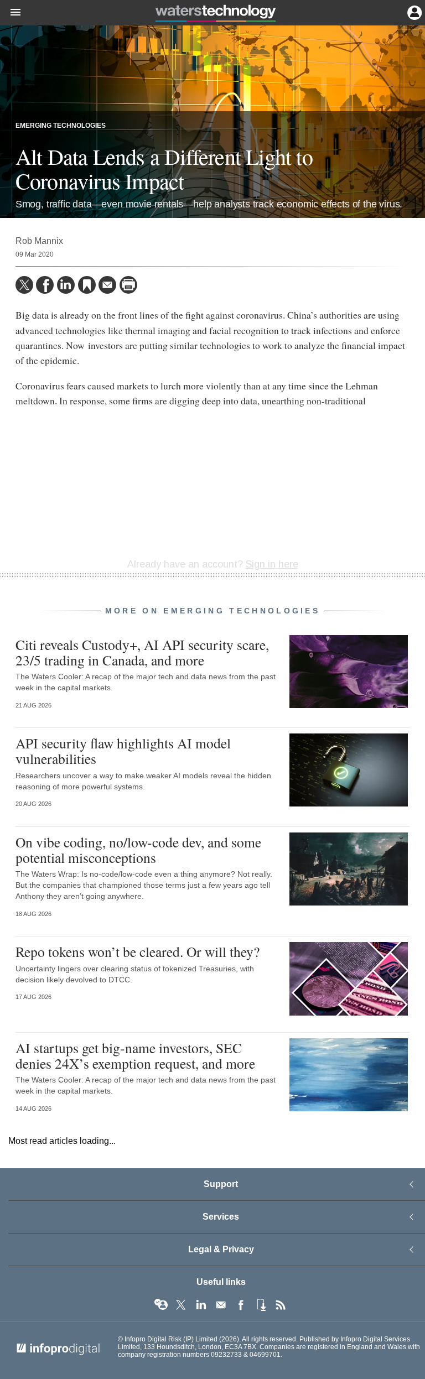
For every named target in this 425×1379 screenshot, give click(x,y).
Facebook (240, 1305)
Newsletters (220, 1305)
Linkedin (201, 1305)
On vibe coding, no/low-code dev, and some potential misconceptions (138, 849)
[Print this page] (128, 285)
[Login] (413, 12)
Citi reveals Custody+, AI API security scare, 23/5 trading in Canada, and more (142, 652)
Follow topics (161, 1305)
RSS (280, 1305)
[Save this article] (87, 285)
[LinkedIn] (66, 285)
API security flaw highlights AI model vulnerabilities (123, 750)
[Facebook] (45, 285)
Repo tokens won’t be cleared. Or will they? (137, 951)
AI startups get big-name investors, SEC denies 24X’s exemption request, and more (135, 1055)
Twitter (181, 1305)
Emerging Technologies (60, 125)
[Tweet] (24, 285)
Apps (260, 1305)
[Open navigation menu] (10, 12)
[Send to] (107, 285)
